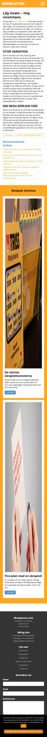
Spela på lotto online (23, 661)
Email (5, 689)
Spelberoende (23, 624)
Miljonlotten (23, 650)
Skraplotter (23, 658)
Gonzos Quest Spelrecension (29, 135)
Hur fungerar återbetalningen (24, 635)
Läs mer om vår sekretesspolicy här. (23, 731)
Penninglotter (23, 654)
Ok (23, 726)
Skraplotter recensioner (23, 621)
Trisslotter (23, 669)
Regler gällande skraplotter (23, 641)
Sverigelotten (23, 665)
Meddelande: (9, 699)
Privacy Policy (23, 626)
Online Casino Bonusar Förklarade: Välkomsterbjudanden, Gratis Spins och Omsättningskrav (18, 175)
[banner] (23, 283)
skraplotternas (21, 21)
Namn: (6, 679)
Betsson (9, 135)
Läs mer (10, 392)
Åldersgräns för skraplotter (23, 638)
